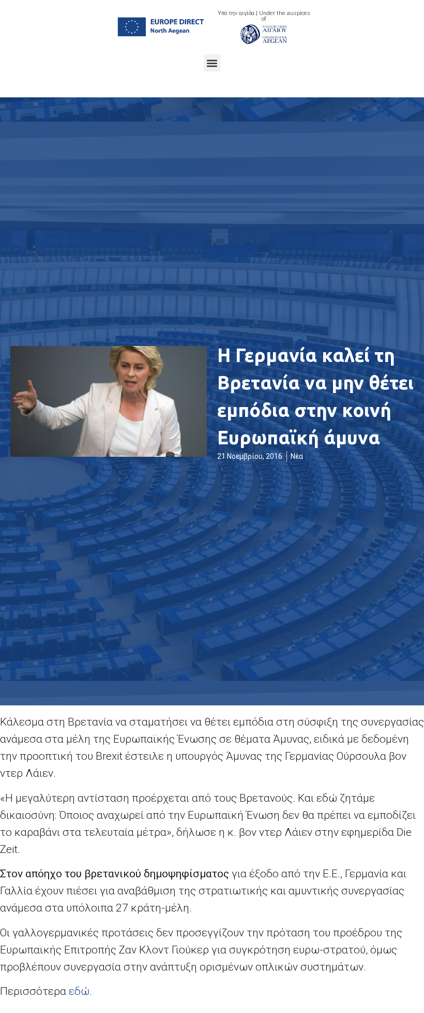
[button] (212, 62)
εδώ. (80, 991)
